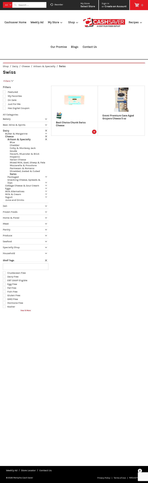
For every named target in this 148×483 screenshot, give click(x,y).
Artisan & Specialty (44, 66)
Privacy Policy (103, 478)
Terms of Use (120, 478)
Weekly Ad (11, 470)
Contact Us (45, 470)
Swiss (62, 66)
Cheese (26, 66)
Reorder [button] (58, 4)
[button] (45, 119)
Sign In (105, 3)
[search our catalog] (15, 5)
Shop (6, 66)
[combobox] (7, 5)
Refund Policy (135, 478)
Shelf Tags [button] (8, 260)
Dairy (15, 66)
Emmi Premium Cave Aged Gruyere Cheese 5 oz (118, 117)
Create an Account (115, 6)
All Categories (10, 114)
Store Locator (28, 470)
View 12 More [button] (26, 310)
